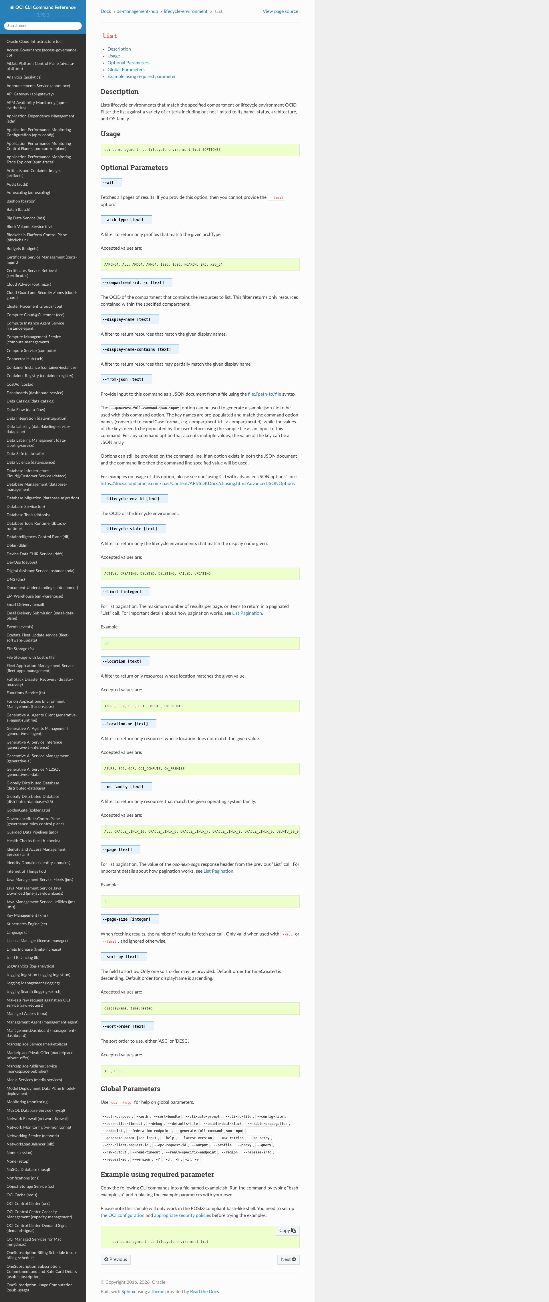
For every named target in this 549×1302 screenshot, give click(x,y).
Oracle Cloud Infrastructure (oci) (35, 41)
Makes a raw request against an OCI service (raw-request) (38, 1002)
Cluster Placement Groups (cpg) (34, 306)
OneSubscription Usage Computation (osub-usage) (40, 1287)
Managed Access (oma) (27, 1013)
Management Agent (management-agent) (43, 1022)
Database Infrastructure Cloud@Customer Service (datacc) (36, 473)
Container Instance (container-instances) (42, 367)
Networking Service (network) (33, 1136)
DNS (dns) (16, 579)
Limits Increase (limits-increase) (34, 949)
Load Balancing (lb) (23, 958)
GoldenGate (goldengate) (28, 810)
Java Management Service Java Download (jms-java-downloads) (35, 891)
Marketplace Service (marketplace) (37, 1044)
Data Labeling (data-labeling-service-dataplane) (38, 429)
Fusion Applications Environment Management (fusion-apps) (36, 704)
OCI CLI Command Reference (45, 7)
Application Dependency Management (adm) (40, 118)
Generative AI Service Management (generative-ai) (38, 758)
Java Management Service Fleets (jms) (40, 880)
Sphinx (128, 1291)
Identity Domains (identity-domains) (38, 863)
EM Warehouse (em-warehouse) (35, 596)
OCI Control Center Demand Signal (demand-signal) (37, 1228)
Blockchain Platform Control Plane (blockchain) (37, 237)
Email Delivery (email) (25, 604)
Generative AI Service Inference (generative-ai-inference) (34, 745)
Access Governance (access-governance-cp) (42, 52)
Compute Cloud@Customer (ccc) (35, 315)
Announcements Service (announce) (38, 86)
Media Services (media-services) (34, 1080)
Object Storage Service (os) (30, 1186)
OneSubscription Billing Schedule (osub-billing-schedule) (42, 1255)
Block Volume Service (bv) (29, 227)
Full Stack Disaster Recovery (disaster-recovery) (40, 682)
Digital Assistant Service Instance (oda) (40, 571)
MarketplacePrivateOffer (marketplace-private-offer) (41, 1055)
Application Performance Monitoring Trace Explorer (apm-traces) (39, 159)
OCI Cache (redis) (22, 1195)
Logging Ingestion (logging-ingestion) (38, 975)
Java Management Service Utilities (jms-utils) (42, 904)
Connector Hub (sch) (25, 359)
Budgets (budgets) (22, 249)
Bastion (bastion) (22, 201)
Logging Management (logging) (33, 983)
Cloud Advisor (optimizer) (29, 284)
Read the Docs (204, 1291)
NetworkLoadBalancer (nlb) (30, 1144)
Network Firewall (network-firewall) (38, 1119)
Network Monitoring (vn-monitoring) (39, 1127)
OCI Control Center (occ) (28, 1203)
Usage (114, 56)
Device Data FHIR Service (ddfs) (35, 554)
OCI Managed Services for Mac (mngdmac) (34, 1242)
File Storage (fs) (20, 649)
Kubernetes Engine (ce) (27, 924)
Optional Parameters (128, 63)
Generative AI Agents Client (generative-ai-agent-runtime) (42, 717)
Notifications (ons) (23, 1178)
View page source (280, 11)
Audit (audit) (17, 184)
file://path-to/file (264, 394)
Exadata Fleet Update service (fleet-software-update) (38, 637)
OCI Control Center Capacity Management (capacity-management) (39, 1214)
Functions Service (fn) (26, 693)
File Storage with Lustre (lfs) (31, 657)
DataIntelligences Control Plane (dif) (38, 537)
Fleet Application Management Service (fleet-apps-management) (40, 668)
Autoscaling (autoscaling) (28, 193)
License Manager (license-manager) (37, 941)
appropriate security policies (182, 1215)
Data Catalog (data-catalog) (31, 401)
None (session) (19, 1153)
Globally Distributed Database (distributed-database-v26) (33, 799)
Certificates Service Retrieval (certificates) (32, 273)
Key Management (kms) (27, 915)
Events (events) (20, 627)
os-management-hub (137, 11)
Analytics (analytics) (24, 77)
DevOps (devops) (22, 562)
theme (158, 1291)
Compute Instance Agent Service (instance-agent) (35, 325)
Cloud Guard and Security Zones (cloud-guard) (42, 295)
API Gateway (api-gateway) (30, 94)
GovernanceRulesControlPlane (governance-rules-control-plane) (35, 821)
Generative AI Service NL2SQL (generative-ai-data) (33, 772)
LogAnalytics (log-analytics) (30, 966)
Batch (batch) (18, 209)
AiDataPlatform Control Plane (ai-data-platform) (40, 66)
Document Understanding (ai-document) (42, 588)
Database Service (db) (26, 506)
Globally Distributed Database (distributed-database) (33, 785)
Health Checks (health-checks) (33, 841)
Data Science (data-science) (31, 462)
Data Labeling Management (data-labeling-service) (36, 443)
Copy (285, 1230)
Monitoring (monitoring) (28, 1102)
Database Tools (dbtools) (28, 515)
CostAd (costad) (21, 384)
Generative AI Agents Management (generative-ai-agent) (37, 731)
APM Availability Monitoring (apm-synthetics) (37, 105)
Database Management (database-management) (37, 487)
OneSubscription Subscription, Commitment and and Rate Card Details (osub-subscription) (42, 1271)
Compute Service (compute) (31, 350)
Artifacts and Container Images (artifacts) (34, 173)
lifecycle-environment (186, 11)
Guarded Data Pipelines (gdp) (32, 832)
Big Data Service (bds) (26, 218)
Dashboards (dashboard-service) (35, 393)
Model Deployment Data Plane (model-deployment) (41, 1091)
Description (119, 49)
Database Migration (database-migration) (43, 498)
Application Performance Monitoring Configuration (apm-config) (39, 132)
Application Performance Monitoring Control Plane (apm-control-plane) (39, 146)
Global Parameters (126, 69)
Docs (106, 11)
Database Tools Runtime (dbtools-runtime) (36, 526)
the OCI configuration (122, 1215)
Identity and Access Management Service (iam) (36, 852)
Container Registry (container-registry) (40, 376)
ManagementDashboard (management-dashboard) (41, 1033)
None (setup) (18, 1161)
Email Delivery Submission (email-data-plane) (41, 615)
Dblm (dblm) (18, 545)
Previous (117, 1259)
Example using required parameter (142, 76)
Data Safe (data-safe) (25, 454)
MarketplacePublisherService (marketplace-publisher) (32, 1068)
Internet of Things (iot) (26, 871)
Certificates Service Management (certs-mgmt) (42, 260)
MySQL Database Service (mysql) (36, 1110)
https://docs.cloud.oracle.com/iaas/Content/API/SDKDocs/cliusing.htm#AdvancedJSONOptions (198, 483)
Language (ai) (18, 932)
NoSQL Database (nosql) (28, 1169)
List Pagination (247, 613)
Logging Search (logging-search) (34, 991)
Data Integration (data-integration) (37, 418)
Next (286, 1259)
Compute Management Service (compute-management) (34, 339)
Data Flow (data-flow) (26, 410)
